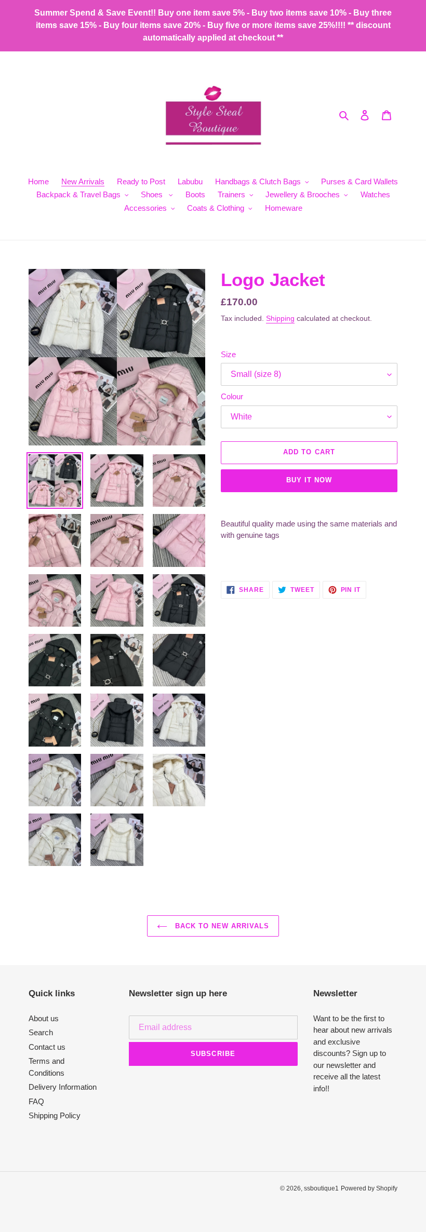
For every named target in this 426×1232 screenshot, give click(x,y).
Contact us (47, 1047)
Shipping (280, 318)
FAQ (36, 1101)
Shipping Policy (55, 1115)
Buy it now (309, 480)
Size (228, 354)
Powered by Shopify (369, 1188)
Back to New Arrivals (221, 926)
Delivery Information (63, 1086)
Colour (232, 396)
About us (44, 1018)
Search (41, 1032)
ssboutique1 (321, 1188)
